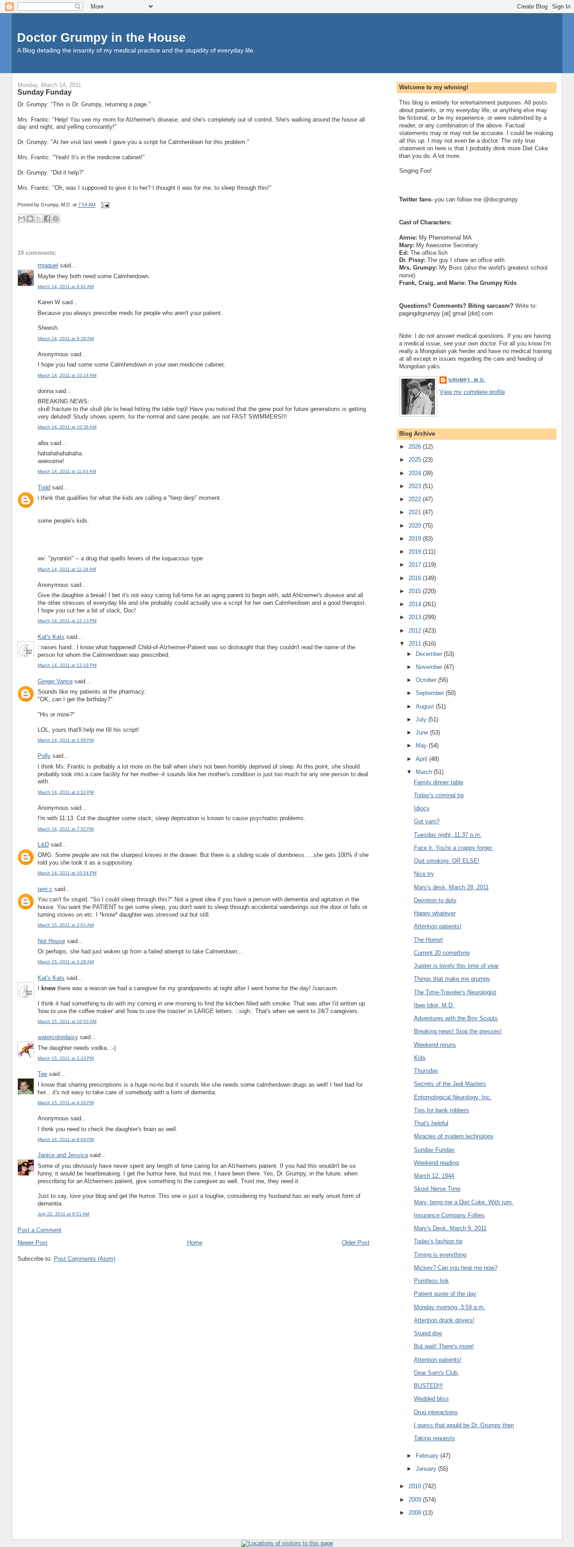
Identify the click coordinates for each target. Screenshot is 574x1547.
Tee (42, 1074)
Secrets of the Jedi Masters (450, 1083)
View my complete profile (472, 392)
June (423, 732)
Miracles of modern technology (454, 1136)
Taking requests (434, 1438)
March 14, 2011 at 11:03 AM (67, 471)
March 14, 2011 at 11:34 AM (67, 569)
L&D (43, 844)
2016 (416, 578)
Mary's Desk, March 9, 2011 (450, 1228)
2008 (416, 1512)
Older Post (356, 1242)
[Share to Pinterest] (55, 218)
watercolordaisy (58, 1037)
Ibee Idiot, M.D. (434, 1005)
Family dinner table (438, 782)
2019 (416, 538)
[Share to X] (38, 218)
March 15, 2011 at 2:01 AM (66, 924)
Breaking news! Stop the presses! (458, 1031)
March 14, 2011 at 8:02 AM (66, 286)
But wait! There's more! (444, 1346)
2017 (416, 564)
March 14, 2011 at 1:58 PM (66, 740)
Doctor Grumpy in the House (101, 37)
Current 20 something (442, 952)
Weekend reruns (435, 1044)
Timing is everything (440, 1254)
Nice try (424, 873)
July (422, 719)
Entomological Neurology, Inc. (452, 1097)
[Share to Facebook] (47, 218)
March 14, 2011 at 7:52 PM (66, 828)
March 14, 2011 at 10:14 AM (67, 375)
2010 (416, 1486)
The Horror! (428, 939)
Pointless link (431, 1280)
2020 (416, 525)
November (430, 667)
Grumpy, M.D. (466, 379)
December (430, 654)
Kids (420, 1057)
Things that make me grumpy (452, 978)
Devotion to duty (435, 900)
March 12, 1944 (434, 1175)
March (425, 772)
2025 (416, 459)
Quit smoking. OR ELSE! (446, 860)
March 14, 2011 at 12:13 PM (67, 620)
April (422, 759)
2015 (416, 591)
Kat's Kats (51, 637)
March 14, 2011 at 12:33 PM (67, 665)
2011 (416, 643)
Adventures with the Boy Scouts (456, 1018)
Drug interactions (436, 1412)
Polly (44, 755)
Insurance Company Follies (449, 1215)
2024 (416, 473)
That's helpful (431, 1123)
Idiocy (422, 808)
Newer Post (32, 1242)
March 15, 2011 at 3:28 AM (66, 961)
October (427, 680)
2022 (416, 499)
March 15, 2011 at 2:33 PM (66, 1058)
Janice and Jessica (63, 1155)
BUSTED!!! (428, 1385)
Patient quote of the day (445, 1293)
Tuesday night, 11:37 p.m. (448, 834)
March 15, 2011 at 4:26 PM (66, 1102)
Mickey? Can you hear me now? (455, 1267)
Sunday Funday (44, 92)
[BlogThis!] (30, 218)
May (422, 745)
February (428, 1455)
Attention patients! (437, 926)
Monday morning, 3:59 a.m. (449, 1307)
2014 (416, 604)
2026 (416, 446)
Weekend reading (436, 1162)
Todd (44, 487)
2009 (416, 1499)
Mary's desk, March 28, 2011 (451, 887)
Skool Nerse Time (437, 1188)
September (431, 693)
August (426, 706)
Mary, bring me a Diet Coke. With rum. (463, 1202)
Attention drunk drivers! (444, 1320)
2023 (416, 486)
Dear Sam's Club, (436, 1372)
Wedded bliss (431, 1398)
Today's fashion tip (438, 1241)
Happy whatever (435, 913)
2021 (416, 512)
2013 (416, 617)
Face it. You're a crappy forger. (453, 847)
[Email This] (21, 218)
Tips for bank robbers (441, 1110)
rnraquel (48, 265)
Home (194, 1242)
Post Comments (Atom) (84, 1258)
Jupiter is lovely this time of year (456, 965)
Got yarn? (426, 821)
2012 (416, 630)
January (427, 1468)
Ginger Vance (55, 681)
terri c (45, 889)
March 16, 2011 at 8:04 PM (66, 1139)
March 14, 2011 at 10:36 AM (67, 426)
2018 (416, 551)
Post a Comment (39, 1230)
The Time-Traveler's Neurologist (455, 992)
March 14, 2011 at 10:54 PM (67, 872)
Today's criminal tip (439, 795)
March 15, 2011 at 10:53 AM (67, 1021)
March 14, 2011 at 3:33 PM (66, 792)
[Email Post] (104, 205)
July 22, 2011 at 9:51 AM (63, 1213)
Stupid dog (428, 1333)
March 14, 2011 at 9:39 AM (66, 338)
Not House (51, 941)
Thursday (426, 1070)
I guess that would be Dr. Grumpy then (464, 1425)
